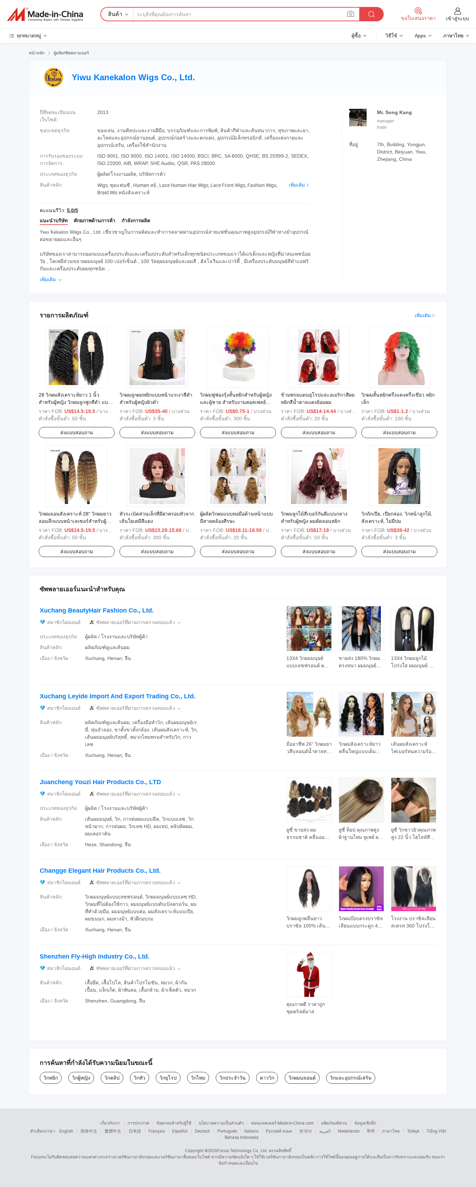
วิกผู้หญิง (81, 1078)
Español (179, 1131)
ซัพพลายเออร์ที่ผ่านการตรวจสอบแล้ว (139, 622)
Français (156, 1131)
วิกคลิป (112, 1078)
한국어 (305, 1131)
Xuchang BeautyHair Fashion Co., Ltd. (97, 610)
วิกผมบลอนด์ (302, 1078)
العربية (325, 1131)
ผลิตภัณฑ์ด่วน (334, 1123)
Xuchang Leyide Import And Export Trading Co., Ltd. (117, 696)
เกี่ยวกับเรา (110, 1123)
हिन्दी (371, 1131)
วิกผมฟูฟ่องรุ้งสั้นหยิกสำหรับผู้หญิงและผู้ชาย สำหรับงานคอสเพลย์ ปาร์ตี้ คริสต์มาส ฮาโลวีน (236, 402)
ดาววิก (267, 1078)
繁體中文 (113, 1131)
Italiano (251, 1131)
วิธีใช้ (391, 35)
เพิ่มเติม (297, 185)
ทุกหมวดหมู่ (29, 35)
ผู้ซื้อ (356, 35)
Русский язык (279, 1131)
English (66, 1131)
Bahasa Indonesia (242, 1137)
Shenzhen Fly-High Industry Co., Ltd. (94, 956)
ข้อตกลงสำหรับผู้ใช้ (173, 1123)
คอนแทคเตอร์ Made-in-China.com (282, 1123)
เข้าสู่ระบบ (457, 18)
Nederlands (349, 1131)
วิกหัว (139, 1078)
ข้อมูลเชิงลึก (365, 1123)
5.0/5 (72, 210)
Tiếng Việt (436, 1131)
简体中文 (88, 1131)
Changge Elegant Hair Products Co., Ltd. (100, 870)
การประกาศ (138, 1123)
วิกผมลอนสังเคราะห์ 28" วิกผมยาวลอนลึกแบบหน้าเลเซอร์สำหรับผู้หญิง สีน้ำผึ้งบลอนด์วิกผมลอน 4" (75, 521)
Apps (420, 35)
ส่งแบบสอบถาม (76, 432)
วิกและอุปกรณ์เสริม (350, 1078)
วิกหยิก (51, 1078)
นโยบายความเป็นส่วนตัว (221, 1123)
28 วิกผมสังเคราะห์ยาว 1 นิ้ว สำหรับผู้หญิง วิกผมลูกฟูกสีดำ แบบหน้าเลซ (75, 402)
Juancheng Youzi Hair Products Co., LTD (100, 782)
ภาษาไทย (391, 1131)
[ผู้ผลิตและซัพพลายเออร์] (45, 14)
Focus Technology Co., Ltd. (242, 1150)
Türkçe (413, 1131)
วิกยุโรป (168, 1078)
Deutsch (202, 1131)
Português (227, 1131)
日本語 (135, 1131)
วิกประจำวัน (233, 1078)
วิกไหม (198, 1078)
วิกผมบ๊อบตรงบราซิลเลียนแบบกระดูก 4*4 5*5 (361, 926)
